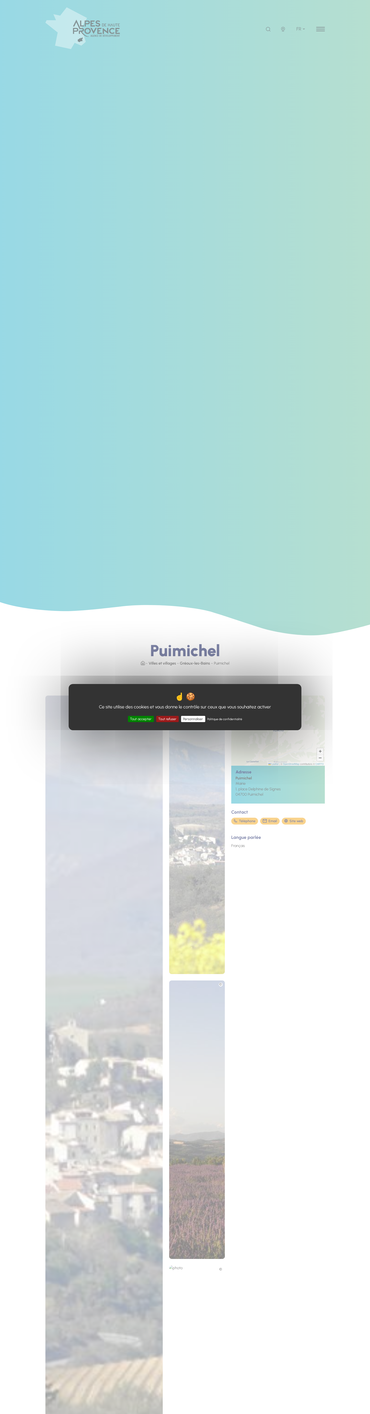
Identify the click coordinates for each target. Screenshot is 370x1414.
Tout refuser (167, 719)
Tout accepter (141, 719)
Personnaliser (193, 719)
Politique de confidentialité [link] (224, 719)
